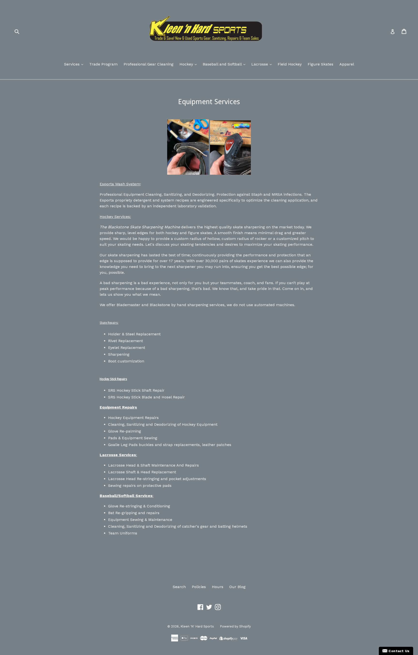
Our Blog (237, 586)
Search (179, 586)
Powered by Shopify (235, 626)
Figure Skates (320, 64)
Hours (217, 586)
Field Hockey (290, 64)
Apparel (346, 64)
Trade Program (103, 64)
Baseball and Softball (223, 64)
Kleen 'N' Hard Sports (197, 626)
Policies (199, 586)
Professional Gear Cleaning (148, 64)
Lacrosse (260, 64)
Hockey (186, 64)
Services (72, 64)
